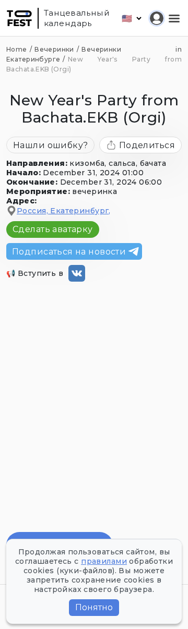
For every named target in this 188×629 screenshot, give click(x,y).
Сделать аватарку (53, 229)
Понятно (94, 607)
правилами (104, 561)
